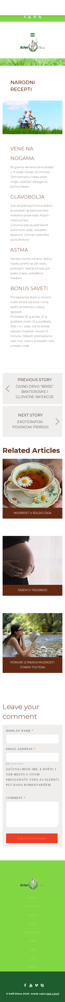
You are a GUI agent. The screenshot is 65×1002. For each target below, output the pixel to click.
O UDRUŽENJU (32, 906)
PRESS (32, 941)
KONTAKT (32, 967)
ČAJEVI (32, 924)
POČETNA (32, 898)
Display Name (20, 730)
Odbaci (52, 10)
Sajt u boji (52, 993)
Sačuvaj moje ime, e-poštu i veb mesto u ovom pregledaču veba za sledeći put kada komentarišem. (32, 777)
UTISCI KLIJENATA (32, 932)
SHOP (32, 958)
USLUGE (32, 915)
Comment (16, 797)
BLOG (32, 950)
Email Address (21, 748)
